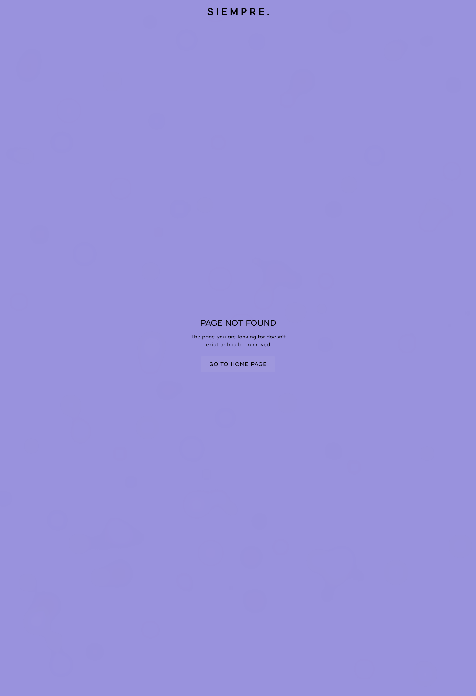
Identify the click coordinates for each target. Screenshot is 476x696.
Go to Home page (238, 364)
